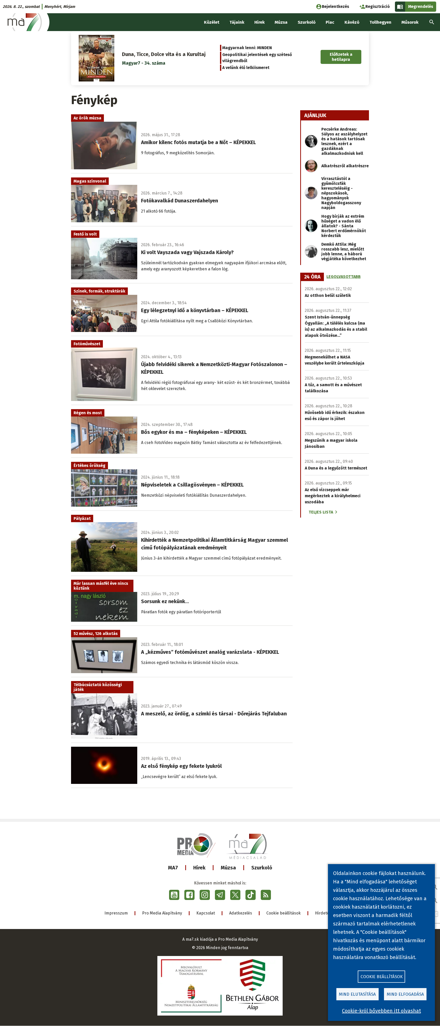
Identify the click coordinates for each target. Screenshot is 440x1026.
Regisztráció (377, 6)
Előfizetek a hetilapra (341, 57)
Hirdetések (325, 913)
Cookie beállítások (283, 913)
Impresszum (116, 913)
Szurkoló (261, 868)
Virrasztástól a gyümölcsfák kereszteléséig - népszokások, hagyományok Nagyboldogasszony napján (341, 193)
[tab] (312, 277)
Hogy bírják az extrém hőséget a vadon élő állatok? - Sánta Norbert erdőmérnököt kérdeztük (343, 226)
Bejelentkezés (335, 6)
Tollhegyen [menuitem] (380, 22)
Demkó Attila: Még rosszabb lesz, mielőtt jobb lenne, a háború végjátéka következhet (343, 251)
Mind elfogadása (405, 994)
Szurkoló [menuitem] (306, 22)
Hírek (199, 868)
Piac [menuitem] (330, 22)
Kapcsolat (205, 913)
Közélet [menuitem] (211, 22)
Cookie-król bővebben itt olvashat (381, 1011)
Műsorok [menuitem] (410, 22)
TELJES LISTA (321, 512)
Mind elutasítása (357, 994)
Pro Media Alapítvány (162, 913)
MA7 (173, 868)
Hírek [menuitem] (259, 22)
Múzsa (228, 868)
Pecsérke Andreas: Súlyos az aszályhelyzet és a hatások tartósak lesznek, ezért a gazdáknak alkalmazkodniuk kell (344, 141)
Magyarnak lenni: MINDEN (247, 47)
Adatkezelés (240, 913)
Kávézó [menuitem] (352, 22)
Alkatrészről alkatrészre (345, 165)
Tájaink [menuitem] (236, 22)
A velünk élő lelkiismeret (245, 67)
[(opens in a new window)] (174, 895)
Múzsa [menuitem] (281, 22)
